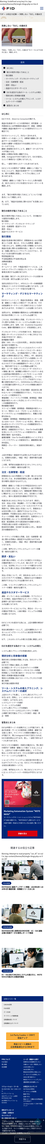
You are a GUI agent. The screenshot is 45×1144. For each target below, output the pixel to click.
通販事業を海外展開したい (31, 1082)
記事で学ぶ (26, 1097)
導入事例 (4, 1064)
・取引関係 (9, 75)
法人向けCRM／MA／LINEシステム (11, 1090)
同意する (22, 1139)
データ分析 (7, 1012)
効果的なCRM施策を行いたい (32, 1062)
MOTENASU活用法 (28, 1089)
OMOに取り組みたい (29, 1077)
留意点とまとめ (13, 105)
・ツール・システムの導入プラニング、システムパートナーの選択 (23, 100)
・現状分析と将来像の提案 (15, 95)
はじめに (10, 68)
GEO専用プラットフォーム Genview (9, 1101)
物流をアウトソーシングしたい (32, 1079)
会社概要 (4, 1067)
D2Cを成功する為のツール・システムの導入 (24, 92)
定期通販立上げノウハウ (11, 1023)
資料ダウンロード (8, 1110)
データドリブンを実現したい (31, 1074)
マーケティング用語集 (29, 1091)
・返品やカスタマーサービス (16, 88)
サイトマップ (6, 1115)
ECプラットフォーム (8, 1093)
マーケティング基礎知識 (11, 1016)
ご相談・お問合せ (8, 1113)
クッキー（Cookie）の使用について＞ (16, 1133)
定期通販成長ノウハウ (10, 1019)
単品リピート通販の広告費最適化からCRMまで (23, 1045)
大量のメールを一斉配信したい (32, 1064)
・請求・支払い (11, 85)
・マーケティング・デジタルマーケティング (22, 78)
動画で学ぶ (26, 1094)
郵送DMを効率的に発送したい (32, 1072)
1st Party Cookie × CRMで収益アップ (22, 1036)
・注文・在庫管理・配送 (14, 81)
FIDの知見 (7, 1008)
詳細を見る (22, 833)
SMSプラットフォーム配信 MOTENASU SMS (9, 1097)
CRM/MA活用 (8, 1004)
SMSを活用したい (28, 1069)
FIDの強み (5, 1062)
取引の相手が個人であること (18, 72)
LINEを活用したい (28, 1067)
